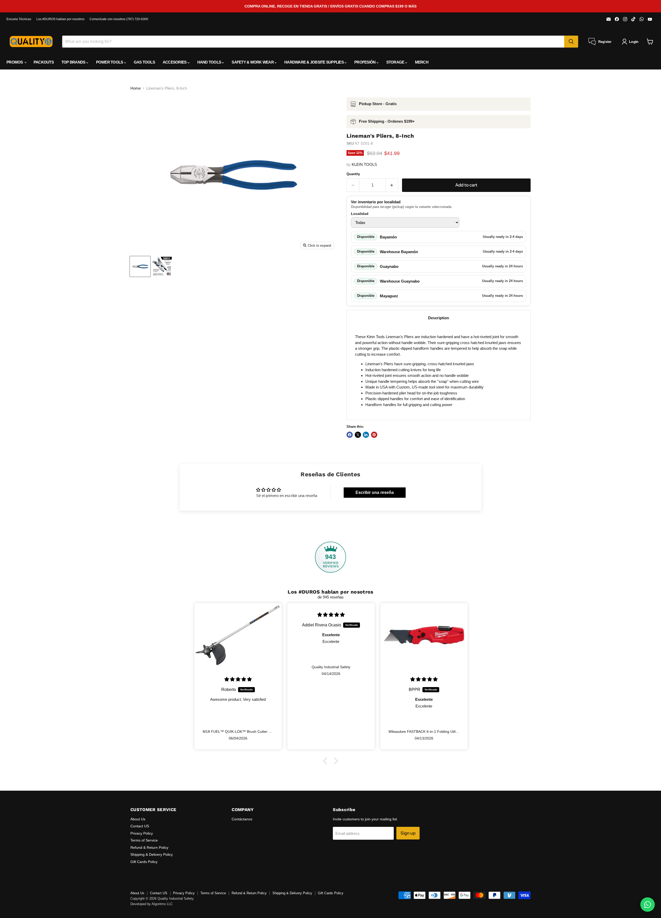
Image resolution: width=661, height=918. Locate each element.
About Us (137, 819)
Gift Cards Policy (144, 862)
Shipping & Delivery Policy (151, 854)
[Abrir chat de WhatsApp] (647, 904)
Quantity (353, 174)
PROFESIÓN (365, 62)
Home (135, 88)
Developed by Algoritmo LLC (151, 904)
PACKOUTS (44, 62)
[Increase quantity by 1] (392, 185)
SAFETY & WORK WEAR (253, 62)
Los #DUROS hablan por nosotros (60, 19)
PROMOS (15, 62)
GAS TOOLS (144, 62)
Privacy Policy (141, 833)
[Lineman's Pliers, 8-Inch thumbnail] (140, 266)
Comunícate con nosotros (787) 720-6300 (119, 19)
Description (438, 318)
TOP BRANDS (73, 62)
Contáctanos (242, 819)
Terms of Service (144, 840)
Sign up (407, 833)
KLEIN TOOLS (364, 164)
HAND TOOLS (209, 62)
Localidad (359, 214)
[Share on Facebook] (350, 435)
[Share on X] (358, 435)
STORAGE (395, 62)
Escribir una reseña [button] (375, 492)
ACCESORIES (175, 62)
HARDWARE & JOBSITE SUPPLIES (314, 62)
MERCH (421, 62)
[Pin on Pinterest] (374, 435)
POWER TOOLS (110, 62)
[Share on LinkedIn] (366, 435)
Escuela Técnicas (18, 19)
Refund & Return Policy (149, 847)
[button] (326, 761)
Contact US (139, 826)
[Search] (571, 42)
